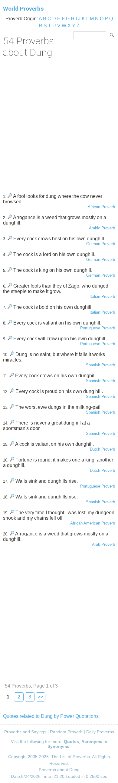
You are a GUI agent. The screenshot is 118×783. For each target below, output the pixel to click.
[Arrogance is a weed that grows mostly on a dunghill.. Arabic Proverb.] (10, 217)
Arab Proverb (103, 544)
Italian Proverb (102, 296)
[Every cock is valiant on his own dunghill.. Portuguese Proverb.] (10, 322)
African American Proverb (92, 523)
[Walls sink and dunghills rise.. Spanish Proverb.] (12, 496)
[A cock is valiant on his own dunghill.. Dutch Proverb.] (12, 444)
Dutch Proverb (102, 449)
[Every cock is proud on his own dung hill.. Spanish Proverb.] (12, 391)
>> (40, 696)
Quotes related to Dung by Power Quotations (51, 716)
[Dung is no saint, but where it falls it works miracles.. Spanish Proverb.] (12, 354)
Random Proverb (66, 731)
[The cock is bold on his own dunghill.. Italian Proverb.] (10, 307)
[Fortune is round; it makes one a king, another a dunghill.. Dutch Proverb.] (12, 459)
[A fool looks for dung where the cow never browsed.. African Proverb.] (10, 196)
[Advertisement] (59, 123)
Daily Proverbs (100, 731)
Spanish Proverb (100, 365)
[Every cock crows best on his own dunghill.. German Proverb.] (10, 238)
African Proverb (101, 207)
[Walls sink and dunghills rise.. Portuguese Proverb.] (12, 481)
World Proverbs (23, 8)
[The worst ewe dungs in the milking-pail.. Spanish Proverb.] (12, 407)
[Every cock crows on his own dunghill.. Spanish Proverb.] (11, 375)
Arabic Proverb (102, 228)
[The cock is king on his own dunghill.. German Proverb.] (10, 270)
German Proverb (100, 244)
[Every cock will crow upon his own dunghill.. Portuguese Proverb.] (10, 338)
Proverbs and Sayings (25, 731)
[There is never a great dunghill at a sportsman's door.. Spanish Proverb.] (12, 422)
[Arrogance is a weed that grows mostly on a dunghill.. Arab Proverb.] (12, 533)
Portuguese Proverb (97, 328)
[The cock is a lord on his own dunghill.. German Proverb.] (10, 254)
